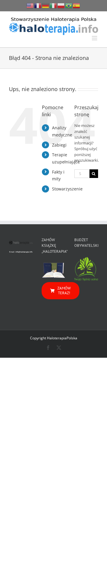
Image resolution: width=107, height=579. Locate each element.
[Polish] (61, 5)
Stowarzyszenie (67, 189)
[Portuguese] (69, 5)
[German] (46, 5)
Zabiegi (59, 145)
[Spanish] (77, 5)
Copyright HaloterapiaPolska (53, 338)
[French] (38, 5)
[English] (30, 5)
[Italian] (53, 5)
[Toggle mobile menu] (95, 38)
